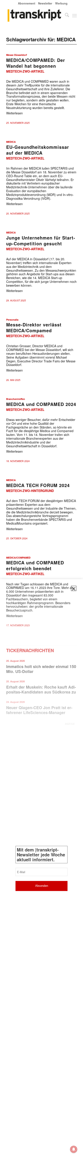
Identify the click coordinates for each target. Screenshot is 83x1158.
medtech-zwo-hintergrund (30, 490)
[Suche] (64, 15)
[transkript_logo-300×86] (34, 15)
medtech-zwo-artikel (25, 71)
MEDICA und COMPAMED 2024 (41, 404)
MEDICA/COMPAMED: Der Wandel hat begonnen (35, 63)
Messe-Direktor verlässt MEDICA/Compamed (34, 327)
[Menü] (74, 15)
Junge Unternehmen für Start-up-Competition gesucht (40, 240)
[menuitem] (27, 3)
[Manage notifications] (73, 1149)
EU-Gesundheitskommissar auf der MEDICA (37, 150)
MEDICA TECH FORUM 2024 (38, 485)
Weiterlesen (14, 113)
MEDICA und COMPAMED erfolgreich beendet (35, 565)
